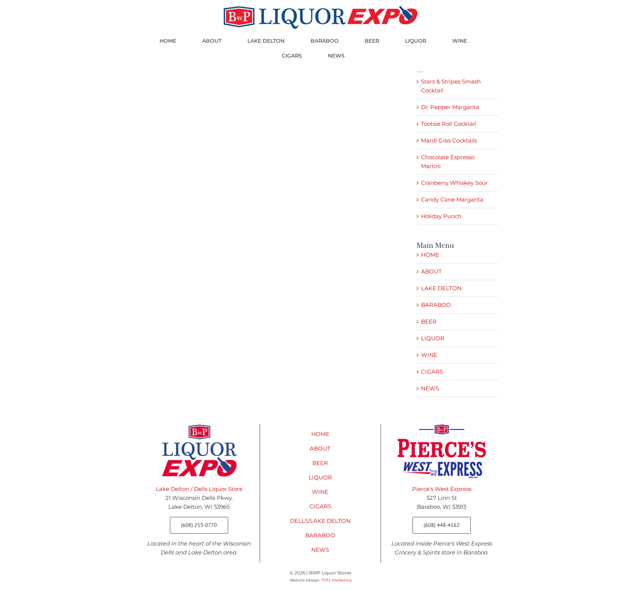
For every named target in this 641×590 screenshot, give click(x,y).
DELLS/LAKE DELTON (320, 520)
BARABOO (436, 304)
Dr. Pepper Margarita (450, 107)
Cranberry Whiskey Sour (454, 182)
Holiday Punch (441, 216)
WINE (429, 354)
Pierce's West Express (441, 488)
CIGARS (432, 371)
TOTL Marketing (336, 580)
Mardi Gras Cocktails (449, 140)
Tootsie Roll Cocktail (448, 123)
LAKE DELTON (441, 288)
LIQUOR (432, 338)
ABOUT (431, 271)
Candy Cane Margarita (452, 199)
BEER (429, 321)
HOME (430, 254)
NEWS (430, 388)
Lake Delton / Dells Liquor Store (199, 488)
